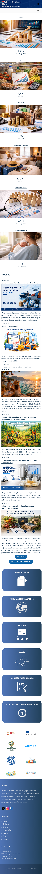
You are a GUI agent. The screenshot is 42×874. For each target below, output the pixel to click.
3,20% (21, 51)
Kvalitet (5, 833)
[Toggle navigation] (38, 4)
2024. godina (21, 54)
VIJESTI (22, 651)
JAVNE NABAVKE (22, 572)
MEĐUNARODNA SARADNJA (22, 599)
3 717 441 (21, 178)
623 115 (21, 221)
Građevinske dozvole (9, 326)
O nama (5, 827)
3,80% (21, 93)
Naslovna (6, 821)
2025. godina (21, 224)
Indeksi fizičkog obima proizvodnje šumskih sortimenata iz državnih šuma (18, 418)
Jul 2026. (21, 96)
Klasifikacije (7, 830)
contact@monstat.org (8, 858)
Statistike (6, 824)
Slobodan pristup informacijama (22, 704)
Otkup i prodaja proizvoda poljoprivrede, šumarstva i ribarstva (17, 507)
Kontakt (5, 839)
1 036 (21, 136)
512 (21, 263)
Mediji (5, 836)
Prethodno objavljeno (21, 561)
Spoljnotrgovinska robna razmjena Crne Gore (19, 283)
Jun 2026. (21, 139)
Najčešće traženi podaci (22, 678)
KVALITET (22, 625)
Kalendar (21, 556)
